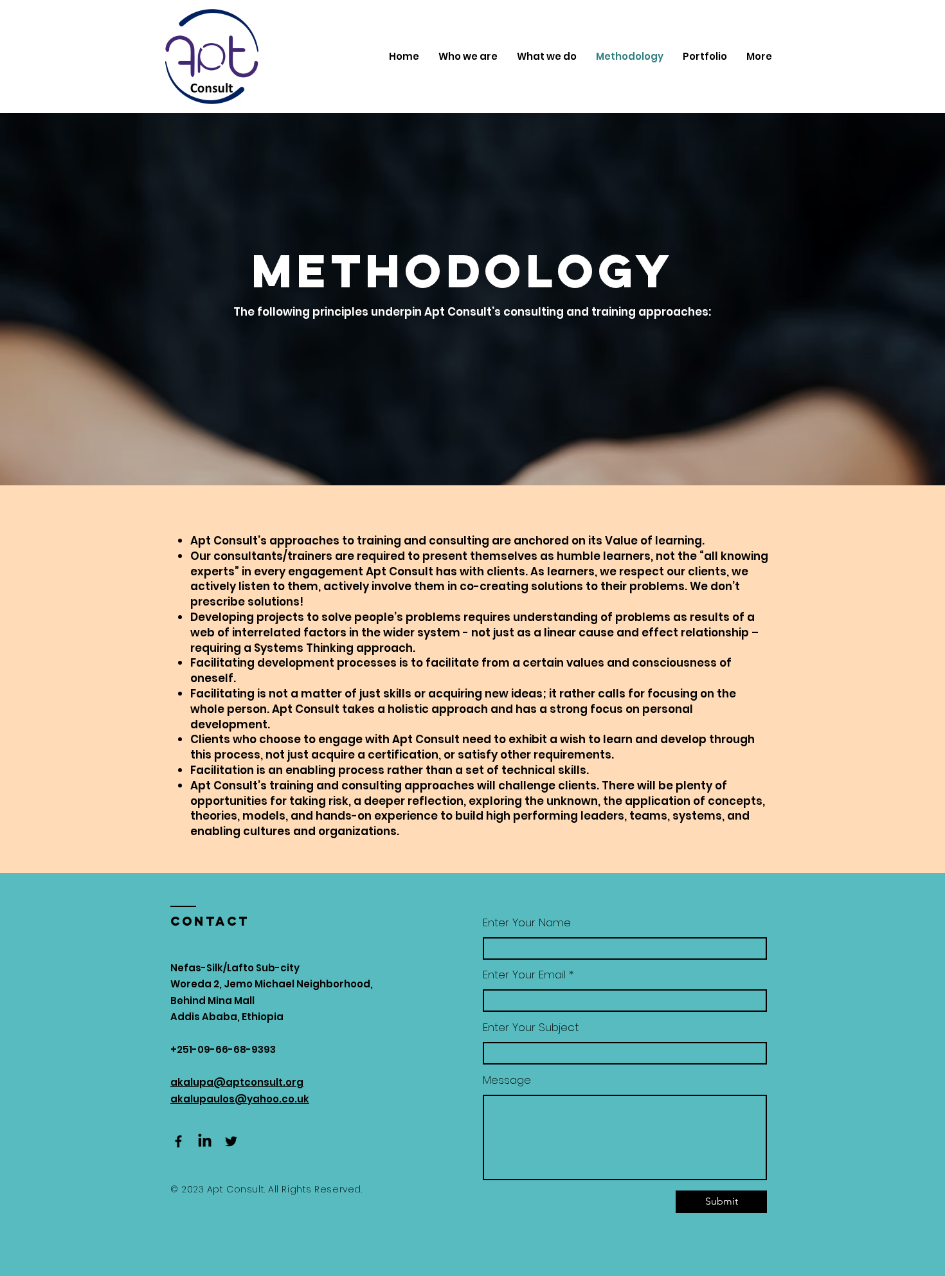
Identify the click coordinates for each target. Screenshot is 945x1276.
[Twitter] (231, 1141)
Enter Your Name (527, 922)
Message (507, 1080)
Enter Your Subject (531, 1027)
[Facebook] (178, 1141)
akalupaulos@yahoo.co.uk (239, 1099)
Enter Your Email (524, 974)
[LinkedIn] (205, 1141)
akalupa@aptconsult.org (236, 1082)
